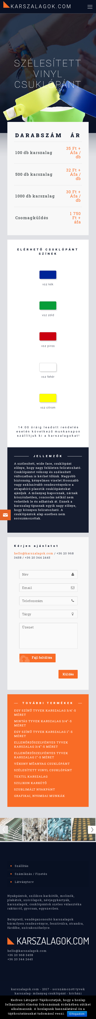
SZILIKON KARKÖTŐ (30, 783)
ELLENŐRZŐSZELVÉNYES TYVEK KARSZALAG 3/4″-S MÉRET (41, 744)
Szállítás (22, 866)
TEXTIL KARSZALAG (31, 776)
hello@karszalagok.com (33, 553)
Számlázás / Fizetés (31, 874)
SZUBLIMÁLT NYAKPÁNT (34, 789)
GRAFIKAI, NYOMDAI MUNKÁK (39, 796)
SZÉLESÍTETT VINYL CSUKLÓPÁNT (43, 770)
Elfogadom (77, 1013)
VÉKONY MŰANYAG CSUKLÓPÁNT (42, 764)
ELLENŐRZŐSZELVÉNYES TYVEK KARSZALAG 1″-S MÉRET (41, 755)
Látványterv (24, 882)
